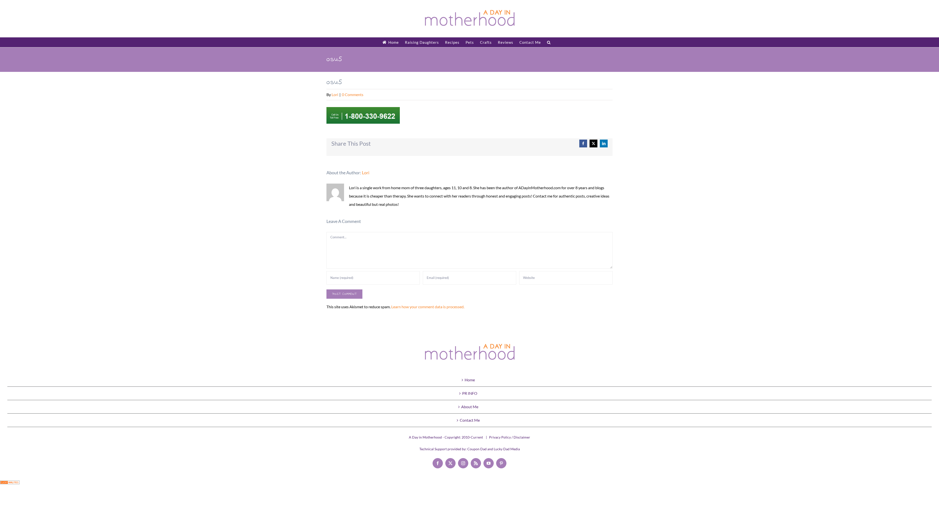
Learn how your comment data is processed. (427, 306)
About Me (469, 406)
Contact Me (470, 420)
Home (470, 379)
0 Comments (352, 94)
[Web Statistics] (10, 484)
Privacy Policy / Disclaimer (509, 437)
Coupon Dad (477, 449)
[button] (549, 42)
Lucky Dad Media (507, 449)
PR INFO (469, 393)
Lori (335, 94)
